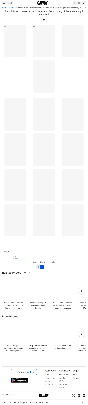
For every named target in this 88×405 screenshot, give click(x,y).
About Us (49, 374)
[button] (10, 3)
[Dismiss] (82, 402)
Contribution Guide (64, 385)
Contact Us (50, 378)
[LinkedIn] (84, 395)
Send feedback (49, 383)
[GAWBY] (42, 2)
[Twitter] (73, 395)
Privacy (76, 378)
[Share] (44, 19)
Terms (75, 374)
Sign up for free (25, 372)
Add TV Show (62, 379)
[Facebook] (79, 395)
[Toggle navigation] (4, 3)
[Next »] (50, 267)
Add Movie (63, 374)
